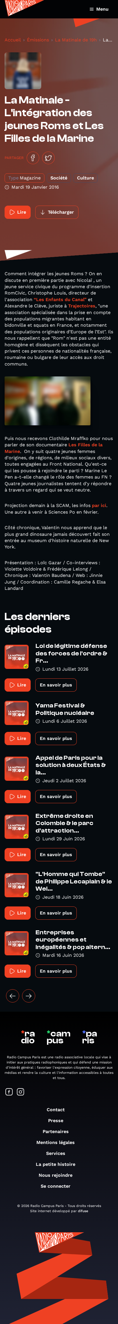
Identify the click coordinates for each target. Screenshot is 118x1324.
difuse (83, 1211)
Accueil (13, 40)
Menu (102, 9)
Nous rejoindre (55, 1175)
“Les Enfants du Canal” (60, 299)
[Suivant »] (28, 996)
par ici (99, 505)
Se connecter (55, 1186)
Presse (55, 1120)
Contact (56, 1109)
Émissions (38, 40)
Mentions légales (55, 1142)
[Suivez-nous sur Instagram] (20, 1092)
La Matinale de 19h (76, 40)
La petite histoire (55, 1164)
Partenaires (56, 1131)
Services (55, 1153)
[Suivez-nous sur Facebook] (9, 1092)
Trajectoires (81, 306)
